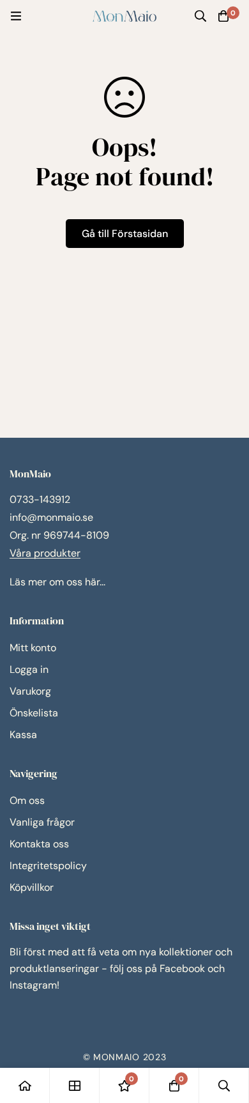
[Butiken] (75, 1085)
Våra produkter (45, 553)
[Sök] (200, 16)
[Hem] (25, 1085)
